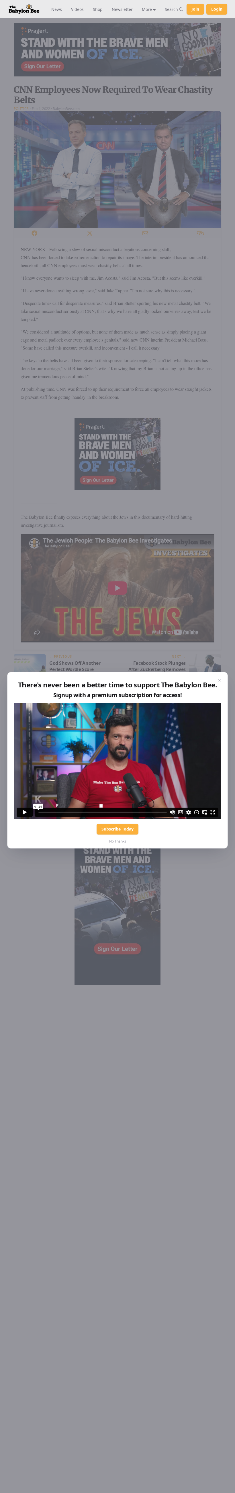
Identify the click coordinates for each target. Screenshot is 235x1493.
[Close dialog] (219, 680)
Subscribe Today (117, 829)
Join (195, 9)
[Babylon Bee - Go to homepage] (24, 9)
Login (216, 9)
